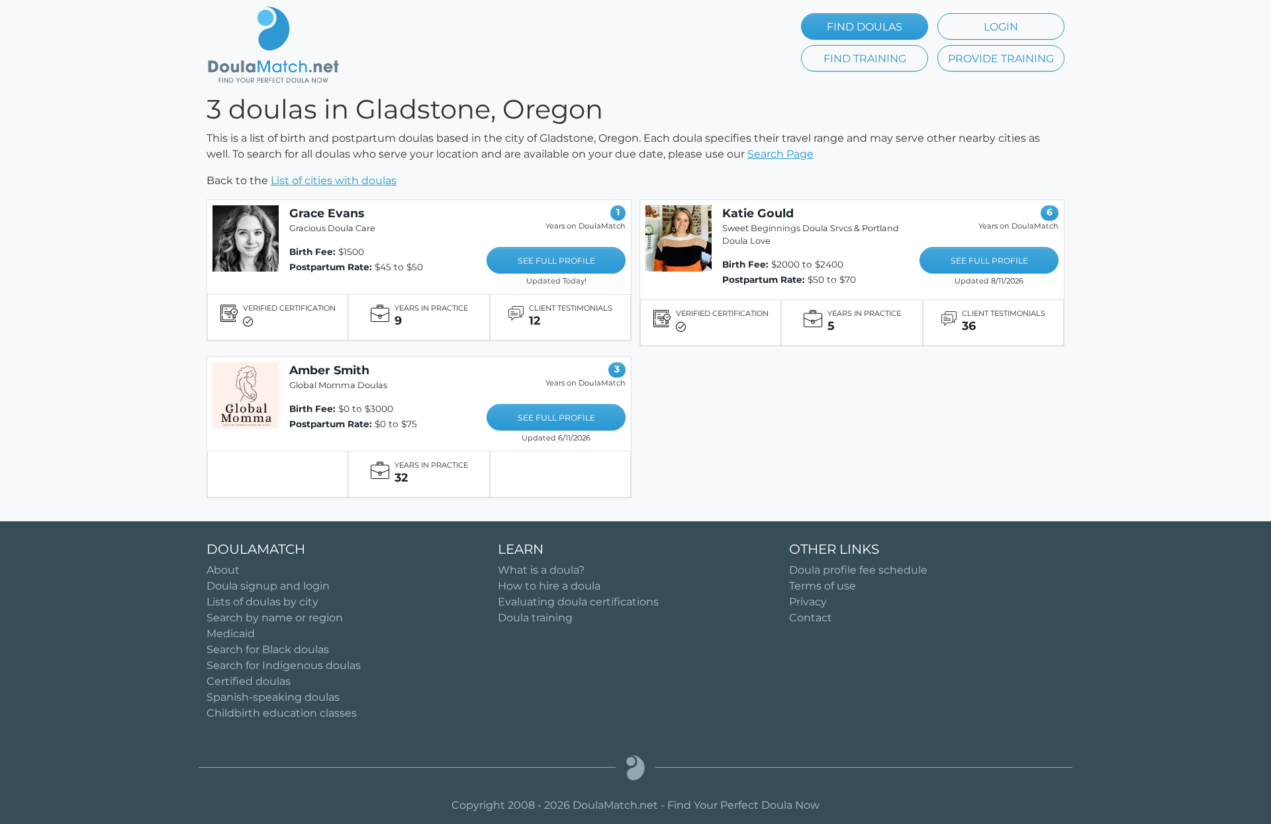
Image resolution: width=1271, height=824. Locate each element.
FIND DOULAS (864, 27)
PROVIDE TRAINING (1001, 58)
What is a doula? (541, 570)
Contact (810, 617)
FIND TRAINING (865, 58)
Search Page (780, 154)
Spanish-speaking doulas (273, 697)
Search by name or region (275, 617)
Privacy (808, 601)
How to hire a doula (549, 586)
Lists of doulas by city (262, 601)
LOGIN (1001, 27)
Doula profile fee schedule (858, 570)
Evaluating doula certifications (578, 601)
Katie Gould (758, 213)
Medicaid (231, 633)
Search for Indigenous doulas (284, 665)
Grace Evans (326, 213)
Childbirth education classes (282, 713)
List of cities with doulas (334, 180)
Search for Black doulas (268, 649)
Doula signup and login (268, 586)
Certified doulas (249, 681)
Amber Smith (329, 370)
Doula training (535, 617)
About (223, 570)
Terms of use (822, 586)
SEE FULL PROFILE (556, 261)
